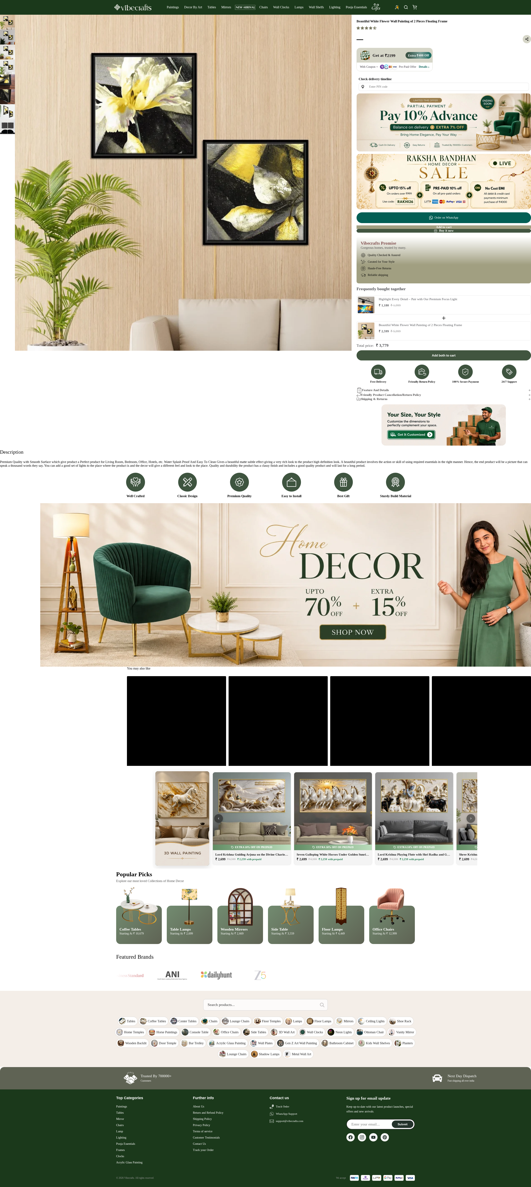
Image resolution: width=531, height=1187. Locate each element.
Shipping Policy (202, 1119)
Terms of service (202, 1131)
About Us (198, 1106)
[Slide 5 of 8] (7, 81)
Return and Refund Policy (208, 1112)
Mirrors (226, 7)
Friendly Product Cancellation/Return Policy (391, 394)
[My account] (397, 7)
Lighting (334, 7)
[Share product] (527, 39)
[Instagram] (362, 1137)
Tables (211, 7)
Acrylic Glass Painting (129, 1162)
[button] (367, 28)
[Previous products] (218, 818)
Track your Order (203, 1150)
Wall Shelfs (316, 7)
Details (423, 66)
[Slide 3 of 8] (7, 52)
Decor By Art (193, 7)
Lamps (299, 7)
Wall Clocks (281, 7)
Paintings (173, 7)
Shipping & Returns (374, 399)
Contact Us (199, 1143)
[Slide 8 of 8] (7, 126)
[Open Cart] (414, 7)
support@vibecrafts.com (289, 1121)
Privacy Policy (201, 1125)
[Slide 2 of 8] (7, 37)
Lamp (119, 1131)
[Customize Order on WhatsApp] (443, 425)
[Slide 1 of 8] (7, 22)
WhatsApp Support (286, 1113)
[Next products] (470, 818)
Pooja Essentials (356, 7)
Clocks (120, 1156)
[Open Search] (406, 7)
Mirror (120, 1119)
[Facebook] (350, 1137)
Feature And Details (375, 390)
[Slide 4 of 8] (7, 66)
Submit (403, 1124)
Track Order (282, 1106)
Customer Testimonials (206, 1137)
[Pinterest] (385, 1137)
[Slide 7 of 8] (7, 111)
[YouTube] (373, 1137)
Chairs (263, 7)
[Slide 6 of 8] (7, 96)
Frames (120, 1150)
